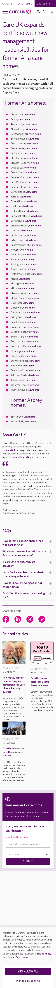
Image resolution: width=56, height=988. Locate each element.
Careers (7, 3)
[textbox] (28, 854)
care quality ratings (22, 457)
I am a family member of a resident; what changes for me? (23, 574)
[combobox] (28, 854)
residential (8, 450)
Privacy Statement (18, 957)
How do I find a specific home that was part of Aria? (22, 542)
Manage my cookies (28, 980)
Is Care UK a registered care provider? (18, 564)
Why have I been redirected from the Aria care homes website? (24, 553)
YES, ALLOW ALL (28, 971)
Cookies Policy (43, 953)
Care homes (24, 3)
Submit (28, 861)
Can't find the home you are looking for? (23, 595)
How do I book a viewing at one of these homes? (22, 585)
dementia (34, 450)
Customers (44, 3)
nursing (20, 450)
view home (29, 114)
